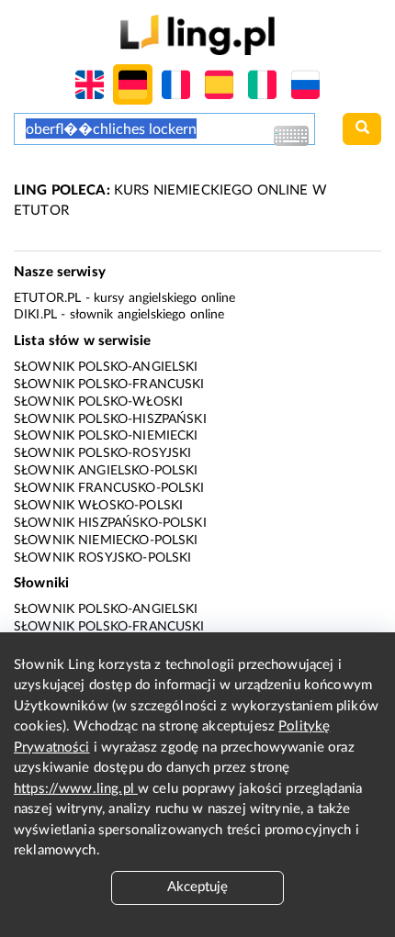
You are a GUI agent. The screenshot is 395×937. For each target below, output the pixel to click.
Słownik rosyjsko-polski (102, 558)
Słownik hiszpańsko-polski (110, 523)
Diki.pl (35, 314)
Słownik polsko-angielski (106, 367)
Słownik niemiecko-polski (106, 540)
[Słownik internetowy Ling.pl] (197, 34)
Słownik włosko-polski (98, 505)
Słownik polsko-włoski (98, 402)
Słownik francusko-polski (109, 488)
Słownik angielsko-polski (106, 470)
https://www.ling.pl (76, 789)
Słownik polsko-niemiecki (106, 435)
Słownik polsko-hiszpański (110, 419)
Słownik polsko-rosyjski (102, 453)
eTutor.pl (47, 298)
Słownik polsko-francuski (109, 384)
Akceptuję (197, 887)
